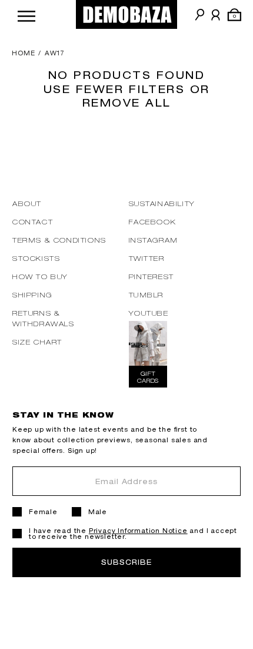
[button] (26, 14)
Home (23, 53)
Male (97, 512)
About (27, 203)
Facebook (153, 221)
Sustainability (162, 203)
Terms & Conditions (59, 240)
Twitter (147, 258)
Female (43, 512)
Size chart (37, 341)
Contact (32, 221)
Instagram (153, 240)
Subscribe (126, 562)
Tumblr (146, 294)
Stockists (36, 258)
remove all (126, 102)
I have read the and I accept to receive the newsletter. (133, 533)
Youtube (149, 313)
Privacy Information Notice (138, 531)
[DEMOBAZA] (126, 14)
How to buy (40, 276)
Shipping (32, 294)
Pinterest (151, 276)
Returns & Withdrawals (43, 318)
